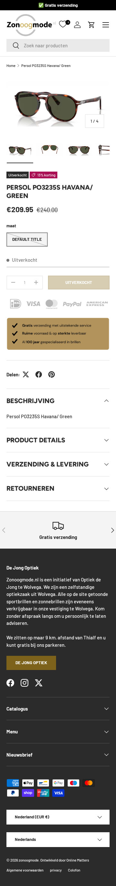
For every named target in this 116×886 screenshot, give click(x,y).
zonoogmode (29, 860)
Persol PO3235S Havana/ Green (46, 65)
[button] (91, 25)
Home (10, 65)
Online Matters (77, 860)
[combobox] (58, 45)
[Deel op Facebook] (38, 374)
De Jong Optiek (31, 662)
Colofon (74, 870)
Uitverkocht (78, 282)
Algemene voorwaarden (25, 870)
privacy (56, 870)
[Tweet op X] (25, 374)
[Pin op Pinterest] (51, 374)
